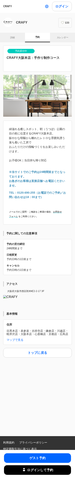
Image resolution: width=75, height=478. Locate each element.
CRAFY (7, 6)
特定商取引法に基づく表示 (20, 448)
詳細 (12, 37)
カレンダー (62, 37)
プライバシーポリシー (33, 442)
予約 (37, 37)
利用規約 (8, 442)
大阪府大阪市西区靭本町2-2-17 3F (25, 291)
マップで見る (15, 339)
